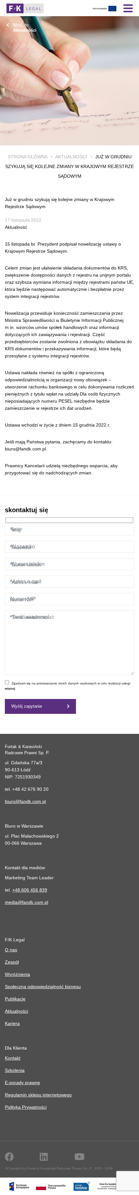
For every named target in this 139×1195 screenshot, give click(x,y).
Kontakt (12, 1058)
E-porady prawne (22, 1082)
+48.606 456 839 (29, 890)
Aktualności (71, 156)
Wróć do (25, 28)
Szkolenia (15, 1070)
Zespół (12, 962)
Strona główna (27, 156)
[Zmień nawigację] (128, 8)
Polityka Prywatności (26, 1107)
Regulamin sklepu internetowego (38, 1094)
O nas (11, 949)
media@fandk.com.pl (26, 902)
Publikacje (15, 998)
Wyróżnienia (17, 974)
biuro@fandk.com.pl (25, 801)
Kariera (12, 1023)
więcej (10, 688)
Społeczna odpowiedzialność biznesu (43, 986)
